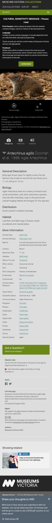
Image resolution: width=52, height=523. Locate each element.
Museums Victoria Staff (14, 430)
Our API (25, 7)
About (35, 7)
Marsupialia (24, 318)
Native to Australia (26, 275)
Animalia (22, 303)
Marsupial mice (25, 239)
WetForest (23, 256)
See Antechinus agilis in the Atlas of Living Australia (22, 370)
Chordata (23, 307)
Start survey (10, 519)
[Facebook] (6, 384)
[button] (26, 12)
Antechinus (23, 333)
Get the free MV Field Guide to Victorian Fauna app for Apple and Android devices (25, 364)
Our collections (11, 7)
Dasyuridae (23, 326)
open (19, 411)
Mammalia (23, 315)
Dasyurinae (23, 330)
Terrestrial (23, 260)
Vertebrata (23, 311)
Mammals (23, 235)
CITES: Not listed (26, 283)
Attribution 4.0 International (23, 422)
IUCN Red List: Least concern (35, 288)
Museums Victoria (21, 2)
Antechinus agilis (26, 292)
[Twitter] (10, 384)
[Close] (49, 499)
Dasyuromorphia (26, 322)
